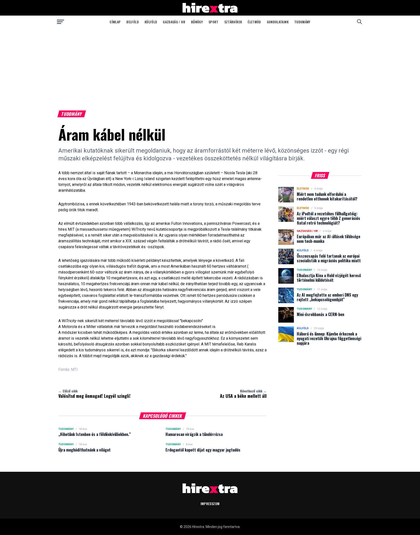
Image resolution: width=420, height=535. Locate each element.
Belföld (132, 21)
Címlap (115, 21)
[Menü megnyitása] (60, 22)
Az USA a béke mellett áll (243, 393)
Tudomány (302, 21)
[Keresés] (359, 22)
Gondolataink (278, 21)
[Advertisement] (210, 64)
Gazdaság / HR (174, 21)
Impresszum (210, 503)
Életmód (254, 21)
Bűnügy (197, 21)
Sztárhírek (233, 21)
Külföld (151, 21)
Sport (214, 21)
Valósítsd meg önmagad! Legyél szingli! (94, 393)
